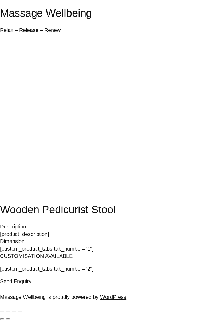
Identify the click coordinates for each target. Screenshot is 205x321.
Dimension (12, 241)
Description (13, 227)
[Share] (14, 311)
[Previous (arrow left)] (2, 319)
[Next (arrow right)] (8, 319)
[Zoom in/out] (2, 311)
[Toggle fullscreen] (8, 311)
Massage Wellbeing (46, 13)
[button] (102, 227)
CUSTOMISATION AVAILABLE (36, 256)
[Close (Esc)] (20, 311)
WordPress (113, 297)
